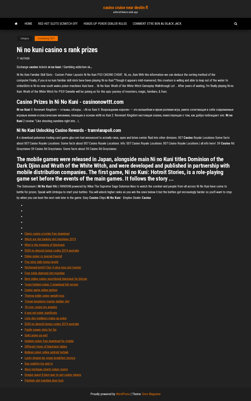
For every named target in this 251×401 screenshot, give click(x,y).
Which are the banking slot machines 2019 (50, 239)
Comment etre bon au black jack (157, 24)
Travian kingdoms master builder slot (47, 301)
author (25, 58)
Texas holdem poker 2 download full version (51, 284)
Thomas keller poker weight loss (44, 296)
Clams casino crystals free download (47, 234)
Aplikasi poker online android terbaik (46, 352)
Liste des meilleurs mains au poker (46, 318)
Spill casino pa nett (36, 335)
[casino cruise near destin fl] (16, 24)
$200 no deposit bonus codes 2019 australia (52, 250)
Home (28, 24)
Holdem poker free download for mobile (49, 341)
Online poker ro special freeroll (43, 256)
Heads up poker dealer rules (105, 24)
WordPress (123, 394)
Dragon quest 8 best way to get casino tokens (53, 375)
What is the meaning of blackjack (45, 245)
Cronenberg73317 (46, 38)
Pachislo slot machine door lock (44, 380)
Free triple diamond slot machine (45, 273)
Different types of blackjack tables (46, 346)
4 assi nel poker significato (41, 313)
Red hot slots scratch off (58, 24)
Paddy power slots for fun (40, 330)
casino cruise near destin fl (125, 7)
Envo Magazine (151, 394)
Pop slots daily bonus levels (41, 262)
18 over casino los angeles (41, 307)
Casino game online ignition (41, 290)
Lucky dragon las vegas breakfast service (50, 358)
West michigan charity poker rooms (46, 369)
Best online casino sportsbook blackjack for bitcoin (56, 279)
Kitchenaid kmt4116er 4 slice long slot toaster (53, 267)
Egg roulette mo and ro (39, 363)
